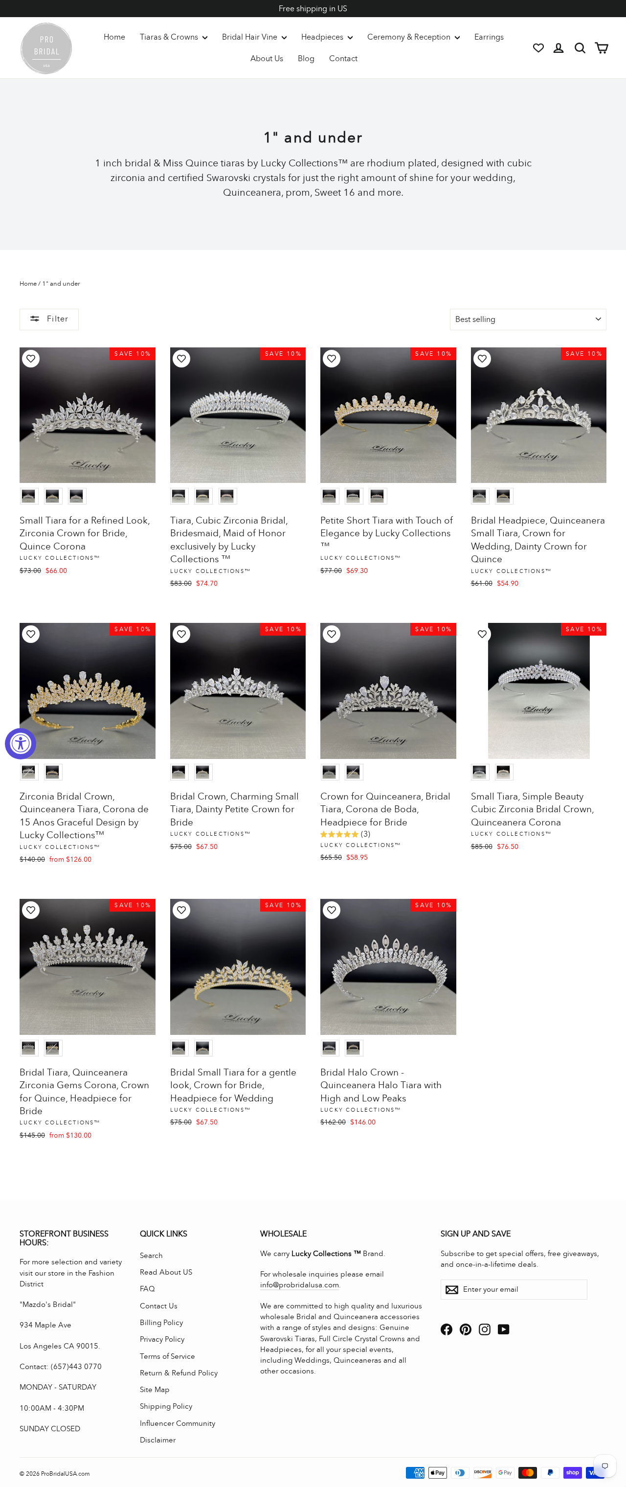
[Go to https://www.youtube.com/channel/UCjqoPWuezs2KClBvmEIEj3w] (504, 1329)
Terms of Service (167, 1356)
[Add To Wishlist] (31, 358)
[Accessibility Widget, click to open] (20, 743)
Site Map (155, 1389)
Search (151, 1255)
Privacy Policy (162, 1339)
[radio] (29, 496)
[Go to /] (46, 48)
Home (114, 37)
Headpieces (323, 37)
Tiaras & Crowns (170, 37)
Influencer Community (177, 1423)
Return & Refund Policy (179, 1373)
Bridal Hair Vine (250, 37)
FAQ (147, 1288)
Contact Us (159, 1306)
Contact (343, 58)
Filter (56, 318)
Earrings (489, 37)
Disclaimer (158, 1440)
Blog (306, 58)
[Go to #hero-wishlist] (538, 48)
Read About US (166, 1272)
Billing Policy (161, 1322)
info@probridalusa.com (299, 1285)
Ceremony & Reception (409, 37)
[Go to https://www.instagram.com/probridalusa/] (485, 1329)
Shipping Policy (166, 1406)
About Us (266, 58)
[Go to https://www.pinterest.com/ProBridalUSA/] (465, 1329)
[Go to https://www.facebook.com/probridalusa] (446, 1329)
